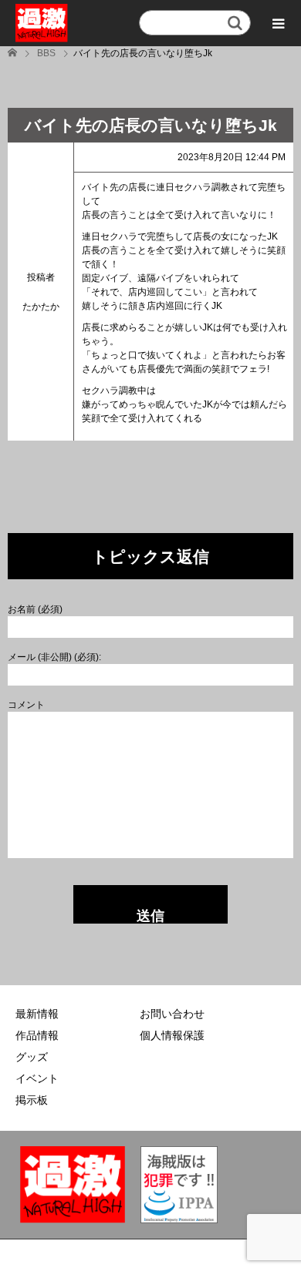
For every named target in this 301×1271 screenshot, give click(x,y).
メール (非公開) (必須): (54, 657)
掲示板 (31, 1100)
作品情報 (37, 1035)
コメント (26, 704)
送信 (150, 916)
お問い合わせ (172, 1014)
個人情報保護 (172, 1035)
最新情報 (37, 1014)
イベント (37, 1078)
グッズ (31, 1057)
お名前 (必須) (35, 609)
